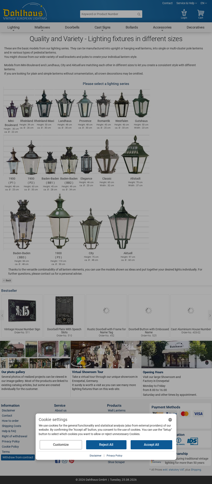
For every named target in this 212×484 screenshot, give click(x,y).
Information (10, 406)
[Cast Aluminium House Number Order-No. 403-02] (190, 310)
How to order (10, 420)
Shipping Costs (11, 426)
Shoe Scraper (116, 462)
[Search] (139, 14)
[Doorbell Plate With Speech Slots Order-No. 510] (63, 310)
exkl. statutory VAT (173, 469)
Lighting (13, 27)
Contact (167, 3)
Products (114, 406)
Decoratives (196, 27)
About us (60, 410)
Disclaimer (8, 410)
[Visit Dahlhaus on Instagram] (64, 461)
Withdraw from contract (17, 457)
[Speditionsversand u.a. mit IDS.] (192, 442)
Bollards (132, 27)
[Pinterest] (71, 461)
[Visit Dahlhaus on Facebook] (57, 461)
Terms (6, 451)
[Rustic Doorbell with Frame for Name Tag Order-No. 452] (106, 310)
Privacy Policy (11, 441)
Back (8, 280)
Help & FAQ (9, 431)
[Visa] (198, 414)
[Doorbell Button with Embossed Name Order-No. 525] (148, 310)
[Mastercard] (184, 414)
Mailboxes (42, 27)
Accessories (162, 27)
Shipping (196, 469)
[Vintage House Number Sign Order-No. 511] (21, 310)
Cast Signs (103, 27)
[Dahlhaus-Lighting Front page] (25, 12)
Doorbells (72, 27)
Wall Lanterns (116, 410)
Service (59, 406)
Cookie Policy (10, 446)
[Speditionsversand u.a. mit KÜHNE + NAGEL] (178, 442)
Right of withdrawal (14, 436)
